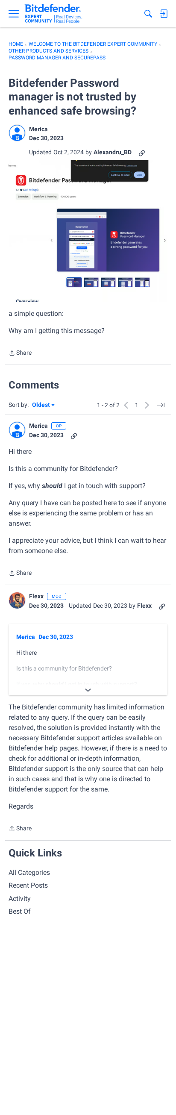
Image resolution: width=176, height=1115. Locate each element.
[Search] (148, 13)
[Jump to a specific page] (160, 405)
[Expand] (88, 690)
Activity (20, 898)
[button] (17, 132)
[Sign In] (163, 13)
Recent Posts (28, 885)
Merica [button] (38, 129)
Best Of (20, 911)
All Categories (29, 872)
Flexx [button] (36, 596)
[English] (53, 13)
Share (20, 353)
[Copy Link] (142, 152)
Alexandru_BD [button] (113, 152)
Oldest (41, 405)
